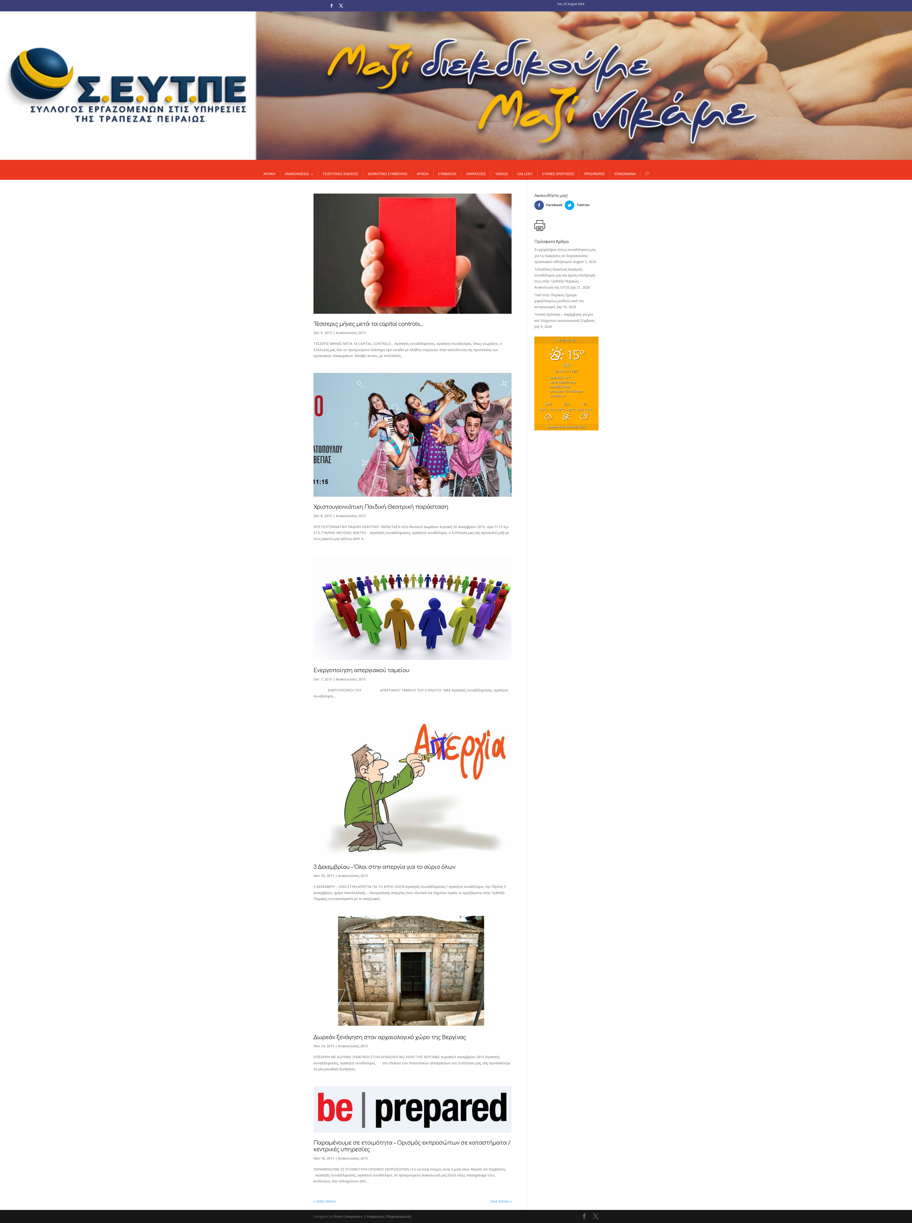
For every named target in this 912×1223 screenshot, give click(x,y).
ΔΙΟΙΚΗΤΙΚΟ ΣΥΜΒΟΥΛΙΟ (387, 174)
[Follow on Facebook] (331, 6)
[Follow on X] (341, 6)
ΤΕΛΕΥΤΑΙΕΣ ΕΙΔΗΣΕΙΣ (340, 174)
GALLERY (524, 174)
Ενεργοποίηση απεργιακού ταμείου (361, 670)
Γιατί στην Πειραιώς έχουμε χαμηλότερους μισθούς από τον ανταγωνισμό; (559, 301)
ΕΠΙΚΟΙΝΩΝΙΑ (625, 174)
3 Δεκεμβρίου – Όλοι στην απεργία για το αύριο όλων (384, 867)
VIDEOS (501, 174)
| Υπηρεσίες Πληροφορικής (387, 1216)
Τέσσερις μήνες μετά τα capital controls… (368, 324)
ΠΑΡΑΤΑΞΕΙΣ (476, 174)
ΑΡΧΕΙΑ (422, 174)
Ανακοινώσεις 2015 (351, 332)
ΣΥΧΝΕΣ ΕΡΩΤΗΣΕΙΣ (558, 174)
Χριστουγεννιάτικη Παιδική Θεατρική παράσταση (381, 507)
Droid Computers (347, 1216)
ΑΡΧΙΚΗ (269, 174)
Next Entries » (501, 1201)
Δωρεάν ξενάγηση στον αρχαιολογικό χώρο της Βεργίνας (390, 1037)
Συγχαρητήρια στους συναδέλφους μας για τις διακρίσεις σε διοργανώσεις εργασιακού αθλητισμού (565, 255)
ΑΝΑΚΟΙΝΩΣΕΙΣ (297, 174)
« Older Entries (325, 1201)
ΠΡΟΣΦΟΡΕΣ (594, 174)
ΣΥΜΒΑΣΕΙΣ (447, 174)
